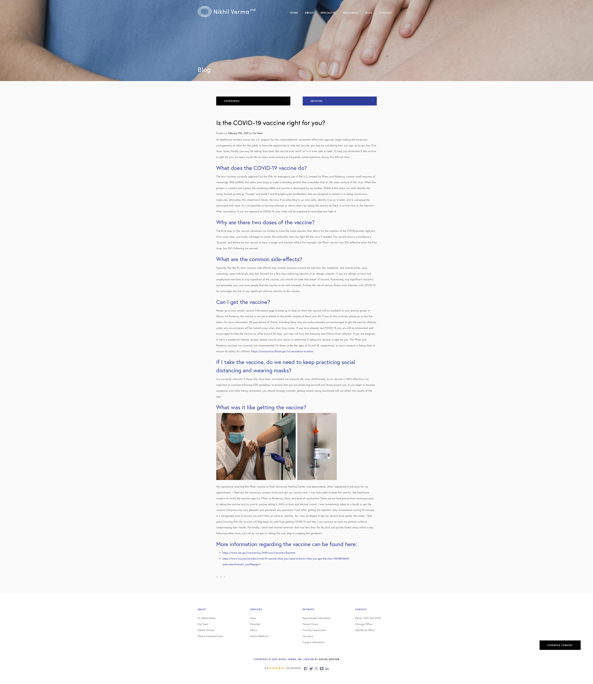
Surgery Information (314, 642)
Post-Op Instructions (314, 630)
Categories (232, 100)
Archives (316, 100)
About (309, 12)
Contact (385, 12)
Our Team (203, 624)
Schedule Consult (560, 645)
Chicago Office (363, 624)
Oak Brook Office (365, 630)
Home (294, 12)
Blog (368, 12)
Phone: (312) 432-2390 (368, 618)
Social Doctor (329, 659)
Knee (253, 618)
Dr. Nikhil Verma (207, 618)
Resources (351, 12)
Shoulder (255, 624)
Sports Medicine (259, 636)
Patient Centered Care (210, 636)
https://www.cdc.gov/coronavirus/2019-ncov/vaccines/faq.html (258, 552)
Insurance (308, 636)
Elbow (253, 630)
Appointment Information (317, 618)
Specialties (329, 12)
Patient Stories (206, 630)
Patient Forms (310, 624)
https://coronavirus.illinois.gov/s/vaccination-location (282, 351)
